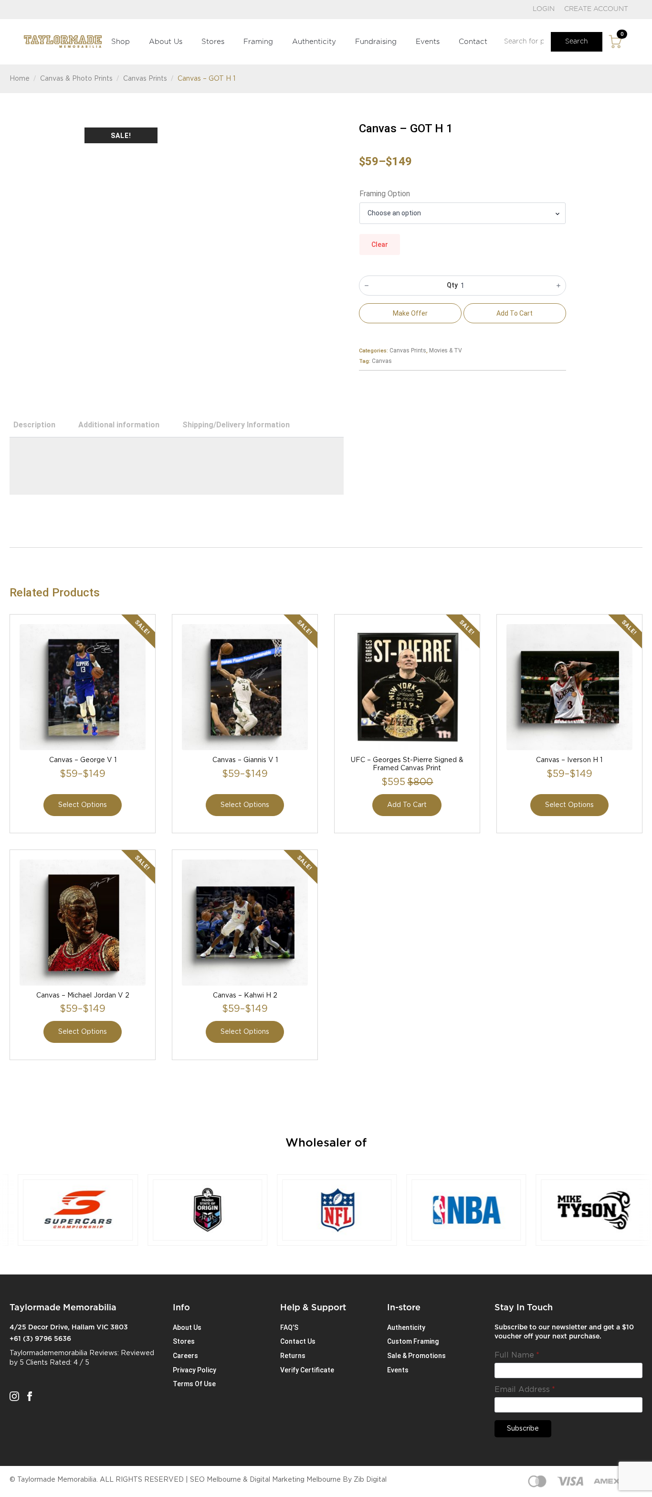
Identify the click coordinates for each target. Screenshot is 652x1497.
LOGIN (544, 9)
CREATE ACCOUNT (596, 9)
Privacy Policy (194, 1370)
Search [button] (576, 41)
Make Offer (410, 313)
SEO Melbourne (215, 1479)
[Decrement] (366, 285)
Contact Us (297, 1341)
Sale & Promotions (416, 1355)
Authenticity (314, 41)
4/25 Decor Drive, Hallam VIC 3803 (69, 1327)
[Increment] (558, 285)
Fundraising (376, 41)
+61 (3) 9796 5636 (40, 1339)
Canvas (382, 361)
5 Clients (34, 1362)
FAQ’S (289, 1327)
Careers (185, 1355)
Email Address (524, 1389)
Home (20, 78)
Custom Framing (413, 1341)
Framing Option (384, 194)
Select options (82, 805)
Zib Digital (370, 1479)
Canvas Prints (145, 78)
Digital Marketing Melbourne (295, 1479)
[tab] (34, 425)
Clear (379, 244)
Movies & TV (445, 350)
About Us (165, 41)
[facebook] (29, 1396)
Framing (258, 41)
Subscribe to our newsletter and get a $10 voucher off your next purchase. (564, 1332)
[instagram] (14, 1396)
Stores (212, 41)
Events (428, 41)
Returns (292, 1355)
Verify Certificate (307, 1370)
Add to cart (514, 313)
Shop (120, 41)
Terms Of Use (194, 1384)
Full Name (516, 1355)
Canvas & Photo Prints (76, 78)
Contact (473, 41)
